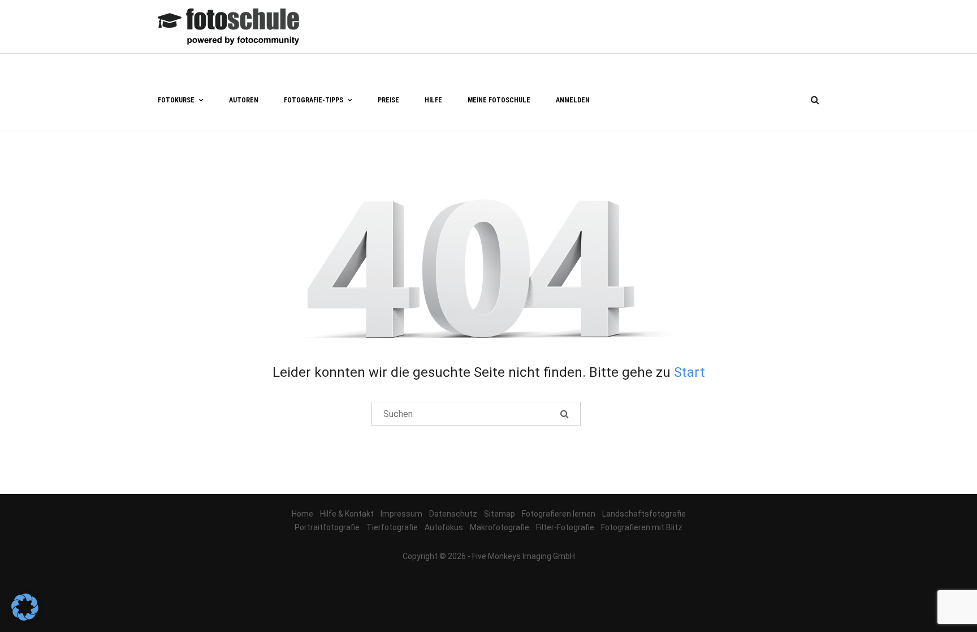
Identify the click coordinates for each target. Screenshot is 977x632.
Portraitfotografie (327, 527)
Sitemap (499, 513)
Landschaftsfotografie (644, 513)
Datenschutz (453, 513)
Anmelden (573, 100)
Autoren (243, 100)
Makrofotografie (499, 527)
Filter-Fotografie (565, 527)
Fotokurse (176, 100)
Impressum (401, 513)
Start (689, 372)
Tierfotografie (392, 527)
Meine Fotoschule (499, 100)
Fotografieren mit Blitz (641, 527)
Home (302, 513)
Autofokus (444, 527)
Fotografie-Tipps (313, 100)
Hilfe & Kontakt (347, 513)
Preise (388, 100)
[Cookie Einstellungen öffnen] (24, 617)
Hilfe (433, 100)
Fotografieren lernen (558, 513)
